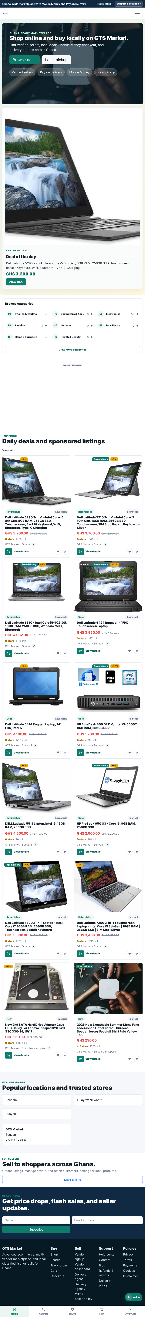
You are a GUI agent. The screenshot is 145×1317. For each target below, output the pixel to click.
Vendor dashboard (82, 1266)
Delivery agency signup (80, 1288)
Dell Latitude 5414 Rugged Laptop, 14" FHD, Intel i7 (33, 726)
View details (21, 551)
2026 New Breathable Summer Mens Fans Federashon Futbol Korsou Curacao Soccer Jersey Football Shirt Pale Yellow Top (108, 1030)
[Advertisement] (72, 394)
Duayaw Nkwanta (89, 1100)
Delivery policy (105, 1283)
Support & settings (128, 3)
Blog (102, 1265)
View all (7, 450)
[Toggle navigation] (137, 13)
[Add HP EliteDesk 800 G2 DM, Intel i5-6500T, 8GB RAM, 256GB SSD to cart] (80, 752)
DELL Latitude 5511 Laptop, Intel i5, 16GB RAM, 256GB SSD (35, 825)
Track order (104, 3)
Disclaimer (130, 1276)
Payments (130, 1265)
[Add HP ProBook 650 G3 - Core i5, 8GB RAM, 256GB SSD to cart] (80, 852)
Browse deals (24, 60)
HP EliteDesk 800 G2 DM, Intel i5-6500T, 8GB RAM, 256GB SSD (107, 726)
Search (55, 1260)
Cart (54, 1270)
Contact (104, 1260)
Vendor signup (80, 1256)
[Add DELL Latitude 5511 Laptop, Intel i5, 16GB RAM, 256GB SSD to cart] (8, 852)
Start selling (72, 1180)
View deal (15, 282)
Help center (107, 1254)
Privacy (128, 1254)
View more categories (72, 349)
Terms (127, 1260)
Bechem (11, 1100)
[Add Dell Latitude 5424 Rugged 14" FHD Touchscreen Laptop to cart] (80, 651)
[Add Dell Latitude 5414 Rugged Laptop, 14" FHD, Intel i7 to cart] (8, 752)
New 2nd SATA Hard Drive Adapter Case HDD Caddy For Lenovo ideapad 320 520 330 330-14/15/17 (35, 1028)
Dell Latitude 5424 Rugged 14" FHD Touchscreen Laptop (103, 624)
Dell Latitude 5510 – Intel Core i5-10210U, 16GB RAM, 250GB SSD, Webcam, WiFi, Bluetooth (36, 626)
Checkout (57, 1276)
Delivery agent (80, 1276)
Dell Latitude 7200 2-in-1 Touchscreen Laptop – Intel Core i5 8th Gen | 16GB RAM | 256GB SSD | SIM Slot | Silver (108, 926)
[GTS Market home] (5, 13)
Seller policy (83, 1299)
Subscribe (36, 1229)
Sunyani (11, 1114)
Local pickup (56, 60)
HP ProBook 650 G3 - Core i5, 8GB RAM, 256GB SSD (106, 825)
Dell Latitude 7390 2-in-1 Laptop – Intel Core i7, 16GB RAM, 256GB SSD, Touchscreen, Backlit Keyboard (34, 926)
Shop (54, 1254)
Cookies (129, 1270)
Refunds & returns (106, 1273)
